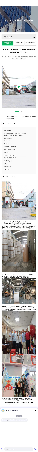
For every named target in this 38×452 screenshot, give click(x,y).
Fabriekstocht (19, 42)
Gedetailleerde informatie (9, 118)
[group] (19, 86)
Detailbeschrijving (25, 116)
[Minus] (35, 410)
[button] (17, 111)
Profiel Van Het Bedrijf (7, 42)
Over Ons (8, 37)
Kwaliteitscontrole (31, 42)
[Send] (35, 449)
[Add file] (2, 449)
